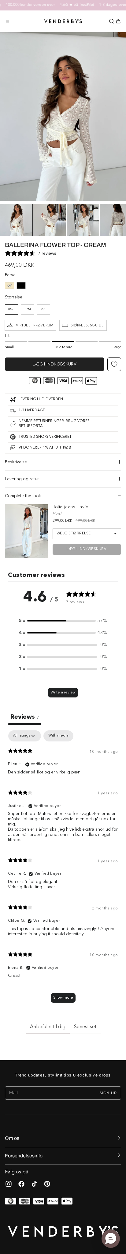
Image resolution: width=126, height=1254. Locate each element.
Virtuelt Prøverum (35, 325)
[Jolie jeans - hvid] (26, 531)
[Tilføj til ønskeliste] (114, 364)
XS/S (12, 309)
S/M (27, 309)
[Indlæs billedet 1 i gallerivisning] (16, 220)
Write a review (63, 692)
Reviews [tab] (24, 717)
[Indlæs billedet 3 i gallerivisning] (83, 220)
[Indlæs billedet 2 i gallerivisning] (49, 220)
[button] (7, 21)
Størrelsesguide (87, 325)
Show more (63, 998)
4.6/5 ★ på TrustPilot (71, 5)
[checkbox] (58, 735)
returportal (31, 426)
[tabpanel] (63, 869)
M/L (43, 309)
